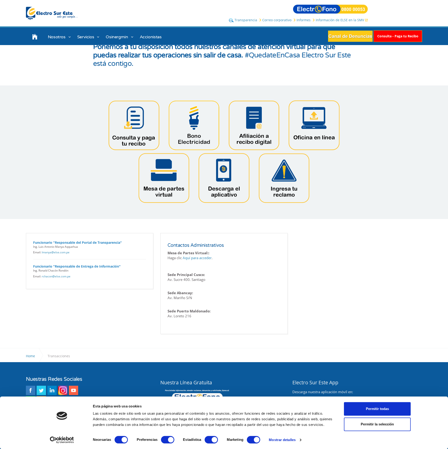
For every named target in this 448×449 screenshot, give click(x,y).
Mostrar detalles (282, 440)
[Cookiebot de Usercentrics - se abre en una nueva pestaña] (62, 439)
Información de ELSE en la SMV (340, 20)
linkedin (52, 390)
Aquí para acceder (197, 257)
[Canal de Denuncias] (350, 35)
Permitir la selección (377, 424)
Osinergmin (117, 36)
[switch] (167, 439)
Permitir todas (377, 409)
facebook (30, 390)
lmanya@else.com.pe (56, 252)
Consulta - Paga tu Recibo (397, 36)
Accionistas (151, 36)
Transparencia (245, 20)
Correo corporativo (276, 20)
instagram (62, 390)
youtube (73, 390)
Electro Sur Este (52, 13)
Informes (304, 20)
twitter (41, 390)
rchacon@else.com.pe (56, 276)
